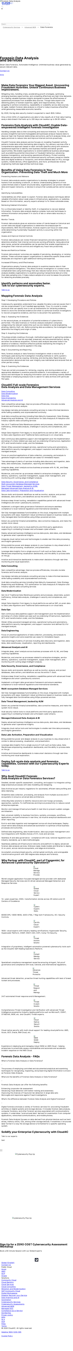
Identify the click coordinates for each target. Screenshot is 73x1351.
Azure (3, 1269)
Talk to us (5, 290)
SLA (3, 1319)
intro (2, 75)
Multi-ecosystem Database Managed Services (20, 484)
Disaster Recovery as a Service (14, 1295)
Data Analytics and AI (10, 1298)
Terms (4, 1326)
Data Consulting (8, 391)
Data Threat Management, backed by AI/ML (19, 486)
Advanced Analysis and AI (12, 400)
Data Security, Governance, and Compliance (19, 482)
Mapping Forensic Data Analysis (47, 80)
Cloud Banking (7, 1282)
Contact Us (4, 71)
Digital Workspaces (9, 1293)
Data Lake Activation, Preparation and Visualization (22, 491)
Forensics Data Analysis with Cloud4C (14, 80)
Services (63, 80)
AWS (3, 1271)
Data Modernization (9, 394)
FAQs (3, 1324)
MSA (3, 1317)
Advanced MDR (30, 27)
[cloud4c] (7, 5)
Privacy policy (7, 1315)
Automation (6, 1300)
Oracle (4, 1276)
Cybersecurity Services (11, 27)
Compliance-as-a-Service (12, 1311)
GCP (3, 1274)
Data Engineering (8, 398)
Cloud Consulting (8, 1287)
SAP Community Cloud (10, 1291)
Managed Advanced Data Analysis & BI (17, 488)
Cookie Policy (7, 1336)
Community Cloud (8, 1280)
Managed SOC (7, 1309)
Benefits (32, 80)
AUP (3, 1322)
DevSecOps (6, 1313)
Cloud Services (7, 1284)
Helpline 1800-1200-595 (11, 1332)
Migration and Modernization (13, 1289)
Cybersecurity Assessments (12, 1304)
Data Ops (5, 396)
